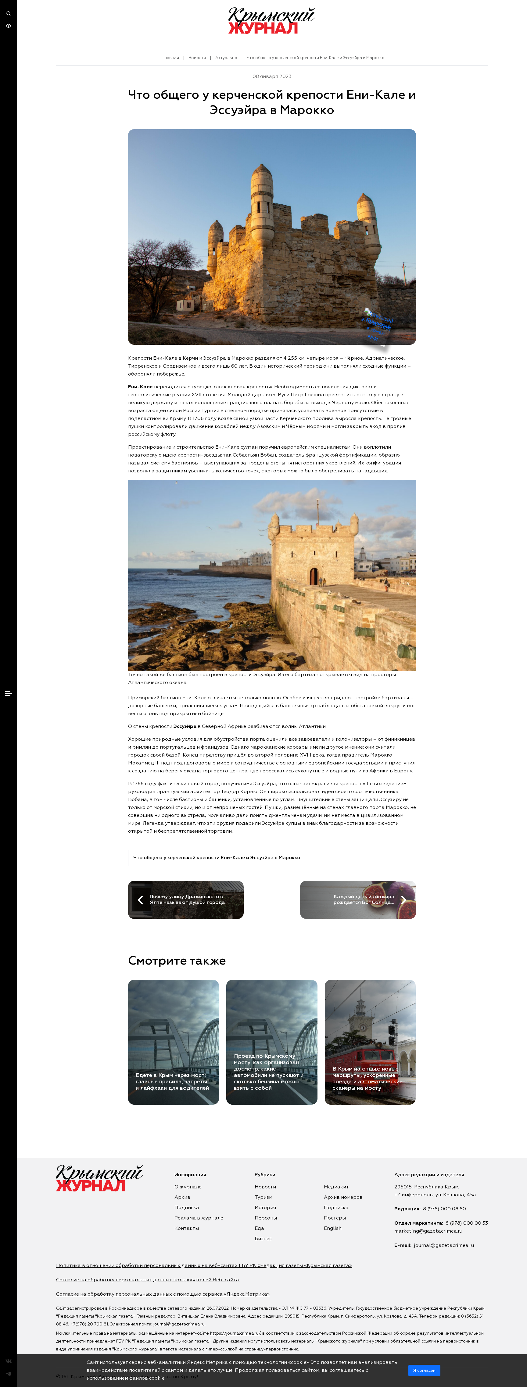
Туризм (263, 1197)
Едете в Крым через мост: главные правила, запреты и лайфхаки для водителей (172, 1082)
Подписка (186, 1207)
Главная (171, 58)
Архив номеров (343, 1197)
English (333, 1228)
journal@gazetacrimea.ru (444, 1245)
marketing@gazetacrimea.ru (428, 1231)
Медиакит (336, 1187)
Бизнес (263, 1239)
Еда (259, 1228)
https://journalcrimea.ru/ (235, 1333)
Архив (182, 1197)
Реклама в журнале (198, 1218)
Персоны (266, 1218)
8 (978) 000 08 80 (444, 1209)
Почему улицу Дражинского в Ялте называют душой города (187, 900)
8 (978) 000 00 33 (467, 1223)
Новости (197, 58)
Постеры (335, 1218)
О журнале (188, 1187)
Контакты (186, 1228)
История (265, 1207)
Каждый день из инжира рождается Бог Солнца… (364, 900)
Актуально (226, 58)
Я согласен (424, 1370)
